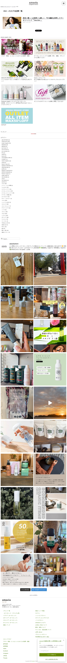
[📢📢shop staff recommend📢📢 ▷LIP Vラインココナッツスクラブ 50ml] (50, 536)
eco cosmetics (5, 151)
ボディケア (4, 217)
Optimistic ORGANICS (6, 165)
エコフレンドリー (5, 189)
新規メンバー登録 (39, 610)
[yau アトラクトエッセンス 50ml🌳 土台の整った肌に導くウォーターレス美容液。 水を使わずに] (17, 503)
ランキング (4, 219)
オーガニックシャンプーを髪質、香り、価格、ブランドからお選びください (49, 56)
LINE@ (5, 655)
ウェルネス (4, 187)
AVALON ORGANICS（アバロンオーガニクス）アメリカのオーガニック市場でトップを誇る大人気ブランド (16, 79)
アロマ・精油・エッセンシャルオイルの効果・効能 (15, 56)
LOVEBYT (4, 159)
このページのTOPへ (34, 595)
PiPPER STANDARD (6, 172)
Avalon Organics (5, 143)
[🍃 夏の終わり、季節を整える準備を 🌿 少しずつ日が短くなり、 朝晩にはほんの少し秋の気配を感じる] (17, 302)
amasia (33, 661)
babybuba (4, 144)
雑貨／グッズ (6, 625)
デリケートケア (5, 207)
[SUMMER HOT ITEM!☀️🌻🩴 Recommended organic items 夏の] (50, 503)
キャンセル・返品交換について (43, 629)
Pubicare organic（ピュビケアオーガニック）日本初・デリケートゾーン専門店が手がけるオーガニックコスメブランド (16, 103)
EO (2, 152)
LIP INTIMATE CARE (6, 157)
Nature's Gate (5, 164)
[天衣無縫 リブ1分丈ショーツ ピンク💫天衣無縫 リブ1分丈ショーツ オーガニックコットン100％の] (17, 570)
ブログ (3, 213)
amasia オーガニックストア (6, 6)
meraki (3, 162)
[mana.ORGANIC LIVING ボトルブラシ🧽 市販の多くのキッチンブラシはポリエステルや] (17, 268)
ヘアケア (3, 215)
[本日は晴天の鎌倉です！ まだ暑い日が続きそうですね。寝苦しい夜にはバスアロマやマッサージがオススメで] (50, 402)
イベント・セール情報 (6, 185)
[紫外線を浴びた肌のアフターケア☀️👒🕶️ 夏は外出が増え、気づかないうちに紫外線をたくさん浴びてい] (17, 469)
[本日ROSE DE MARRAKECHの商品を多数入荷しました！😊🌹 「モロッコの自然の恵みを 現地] (50, 570)
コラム (3, 200)
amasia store (4, 141)
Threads (5, 658)
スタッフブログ (7, 639)
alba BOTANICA (5, 139)
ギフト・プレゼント (6, 198)
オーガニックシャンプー (7, 192)
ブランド (3, 211)
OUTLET (3, 125)
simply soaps (4, 175)
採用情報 (5, 646)
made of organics (5, 160)
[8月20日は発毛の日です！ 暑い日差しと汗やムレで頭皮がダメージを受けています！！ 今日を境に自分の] (17, 369)
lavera (3, 156)
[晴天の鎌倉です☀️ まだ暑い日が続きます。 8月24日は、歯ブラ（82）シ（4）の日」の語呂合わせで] (50, 268)
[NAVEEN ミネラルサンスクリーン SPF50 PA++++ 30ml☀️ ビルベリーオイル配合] (17, 536)
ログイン (37, 613)
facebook (5, 651)
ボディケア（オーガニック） (10, 617)
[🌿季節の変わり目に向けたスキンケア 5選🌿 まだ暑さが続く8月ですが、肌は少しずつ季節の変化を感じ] (50, 335)
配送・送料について (40, 627)
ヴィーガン (4, 221)
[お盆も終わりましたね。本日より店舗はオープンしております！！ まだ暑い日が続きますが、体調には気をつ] (50, 436)
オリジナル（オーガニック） (10, 622)
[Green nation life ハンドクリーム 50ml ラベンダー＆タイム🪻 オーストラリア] (17, 335)
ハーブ (3, 209)
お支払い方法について (41, 625)
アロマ (3, 183)
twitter (4, 648)
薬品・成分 (4, 230)
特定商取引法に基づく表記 (42, 636)
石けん (3, 226)
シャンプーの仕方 (5, 202)
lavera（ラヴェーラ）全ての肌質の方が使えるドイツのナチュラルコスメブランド (49, 79)
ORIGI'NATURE (5, 167)
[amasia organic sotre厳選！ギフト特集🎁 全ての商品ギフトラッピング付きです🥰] (50, 302)
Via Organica (4, 180)
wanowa (3, 181)
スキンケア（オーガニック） (10, 620)
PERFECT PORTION (6, 170)
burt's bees (4, 148)
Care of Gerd (4, 149)
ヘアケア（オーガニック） (10, 615)
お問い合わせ (38, 632)
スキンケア (4, 204)
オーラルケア (4, 196)
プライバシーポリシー (41, 634)
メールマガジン (39, 620)
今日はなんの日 (5, 222)
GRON (3, 154)
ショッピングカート (40, 615)
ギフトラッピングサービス (42, 617)
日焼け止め (4, 224)
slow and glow (5, 177)
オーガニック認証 (5, 194)
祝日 (3, 228)
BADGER (4, 146)
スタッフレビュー (5, 206)
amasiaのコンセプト (40, 622)
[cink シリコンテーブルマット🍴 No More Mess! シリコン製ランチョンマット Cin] (50, 469)
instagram (5, 653)
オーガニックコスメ (6, 191)
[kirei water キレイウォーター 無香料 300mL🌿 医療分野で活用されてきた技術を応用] (17, 436)
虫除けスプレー (5, 232)
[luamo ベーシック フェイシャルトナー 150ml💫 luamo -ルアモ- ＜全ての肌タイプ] (50, 369)
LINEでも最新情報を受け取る (51, 659)
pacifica (3, 169)
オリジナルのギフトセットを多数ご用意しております (48, 101)
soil (2, 178)
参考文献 (5, 644)
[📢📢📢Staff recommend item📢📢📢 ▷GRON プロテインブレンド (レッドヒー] (17, 402)
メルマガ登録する (51, 654)
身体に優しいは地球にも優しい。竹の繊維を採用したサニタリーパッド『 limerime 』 (43, 19)
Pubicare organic (5, 173)
